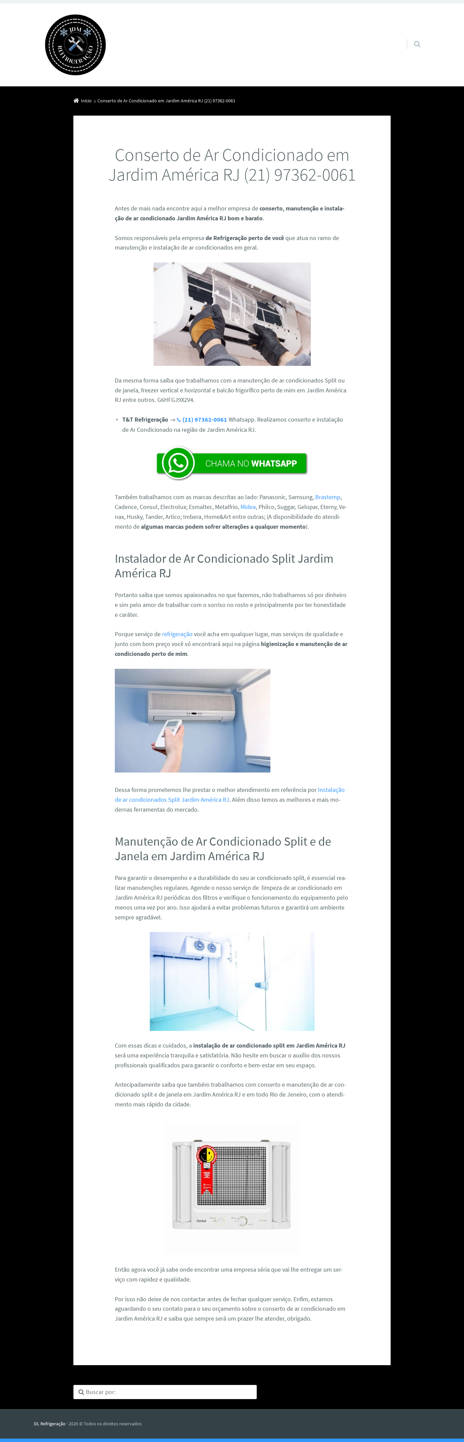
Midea (248, 507)
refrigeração (177, 634)
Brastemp (327, 497)
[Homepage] (75, 45)
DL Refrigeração (50, 1424)
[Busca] (410, 37)
